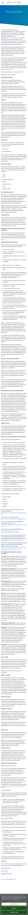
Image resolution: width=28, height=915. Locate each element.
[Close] (25, 896)
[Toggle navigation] (2, 2)
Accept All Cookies (14, 912)
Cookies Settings (14, 904)
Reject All (14, 908)
